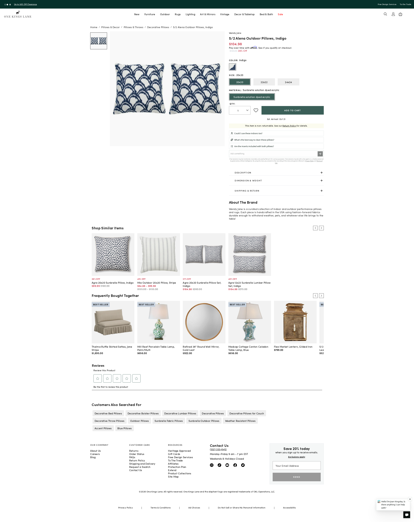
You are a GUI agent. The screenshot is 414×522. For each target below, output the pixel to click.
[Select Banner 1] (7, 4)
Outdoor (165, 14)
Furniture (149, 14)
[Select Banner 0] (5, 4)
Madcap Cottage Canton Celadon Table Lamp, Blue (248, 348)
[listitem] (108, 413)
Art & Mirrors (207, 14)
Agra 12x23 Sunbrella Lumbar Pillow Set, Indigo (249, 284)
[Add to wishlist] (256, 110)
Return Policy (289, 125)
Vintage (224, 14)
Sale (280, 14)
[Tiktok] (220, 465)
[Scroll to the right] (321, 228)
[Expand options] (322, 172)
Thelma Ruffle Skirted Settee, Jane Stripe (112, 348)
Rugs (178, 14)
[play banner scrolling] (10, 4)
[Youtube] (227, 465)
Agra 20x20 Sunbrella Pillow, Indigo (113, 282)
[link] (276, 173)
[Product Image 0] (98, 40)
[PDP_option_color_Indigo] (232, 66)
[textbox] (240, 110)
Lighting (190, 14)
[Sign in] (393, 14)
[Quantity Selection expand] (248, 110)
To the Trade (405, 4)
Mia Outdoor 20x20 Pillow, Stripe (156, 282)
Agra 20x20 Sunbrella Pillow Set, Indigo (202, 284)
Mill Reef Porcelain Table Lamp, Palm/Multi (156, 348)
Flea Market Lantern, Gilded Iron (293, 346)
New (137, 14)
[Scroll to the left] (315, 228)
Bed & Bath (266, 14)
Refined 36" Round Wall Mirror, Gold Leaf (201, 348)
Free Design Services (387, 4)
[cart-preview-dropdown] (400, 14)
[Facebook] (235, 465)
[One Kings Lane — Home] (17, 14)
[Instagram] (212, 465)
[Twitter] (243, 465)
